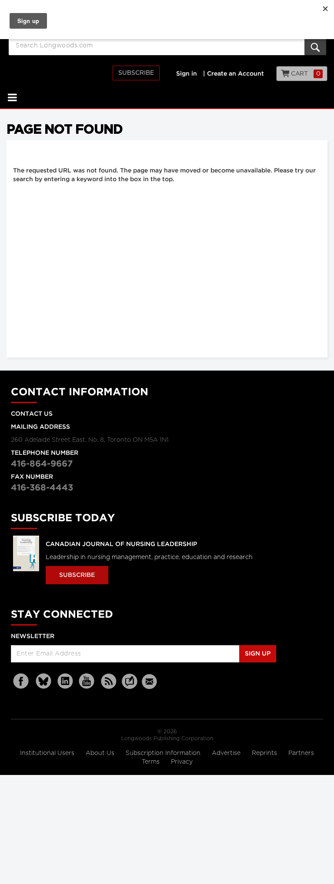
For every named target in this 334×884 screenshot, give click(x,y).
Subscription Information (163, 753)
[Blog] (129, 686)
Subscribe (136, 73)
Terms (151, 762)
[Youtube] (87, 681)
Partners (301, 753)
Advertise (227, 753)
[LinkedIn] (65, 681)
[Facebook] (21, 681)
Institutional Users (48, 753)
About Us (101, 753)
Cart (305, 74)
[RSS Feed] (108, 681)
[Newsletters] (150, 681)
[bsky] (43, 681)
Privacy (182, 762)
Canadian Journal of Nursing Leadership (121, 544)
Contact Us (32, 414)
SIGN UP (258, 653)
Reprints (265, 753)
